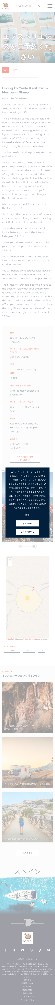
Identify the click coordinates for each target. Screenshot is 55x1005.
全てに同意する (27, 532)
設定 (27, 515)
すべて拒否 (27, 523)
